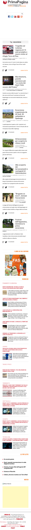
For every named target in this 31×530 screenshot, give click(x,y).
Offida (21, 147)
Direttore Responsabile (13, 526)
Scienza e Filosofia (9, 471)
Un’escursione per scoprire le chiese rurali (21, 141)
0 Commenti (11, 70)
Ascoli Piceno (7, 176)
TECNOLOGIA (6, 437)
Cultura (9, 90)
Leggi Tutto (24, 70)
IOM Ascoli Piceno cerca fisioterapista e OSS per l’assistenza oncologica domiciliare (15, 350)
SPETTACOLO (6, 401)
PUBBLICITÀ (19, 519)
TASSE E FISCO (7, 364)
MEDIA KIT (7, 514)
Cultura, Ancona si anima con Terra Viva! (16, 474)
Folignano (23, 202)
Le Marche (19, 90)
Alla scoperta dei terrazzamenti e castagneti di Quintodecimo (21, 169)
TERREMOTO (6, 383)
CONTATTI (3, 526)
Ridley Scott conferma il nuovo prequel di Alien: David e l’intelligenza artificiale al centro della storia (15, 404)
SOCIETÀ (5, 419)
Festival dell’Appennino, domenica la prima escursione (21, 224)
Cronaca (5, 59)
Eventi (14, 90)
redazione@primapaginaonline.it (13, 524)
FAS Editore (3, 522)
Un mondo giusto (9, 459)
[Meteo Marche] (7, 483)
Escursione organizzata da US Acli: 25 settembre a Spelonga (21, 114)
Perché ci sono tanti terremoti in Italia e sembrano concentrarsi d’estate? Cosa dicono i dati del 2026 (15, 387)
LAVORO (5, 346)
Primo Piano (11, 59)
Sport (9, 121)
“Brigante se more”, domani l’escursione (21, 196)
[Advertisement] (15, 28)
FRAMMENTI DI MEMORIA (10, 283)
